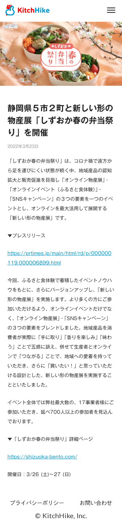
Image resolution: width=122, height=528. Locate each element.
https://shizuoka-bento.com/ (42, 457)
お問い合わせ (96, 503)
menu (111, 10)
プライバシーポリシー (37, 503)
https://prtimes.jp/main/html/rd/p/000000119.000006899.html (59, 258)
